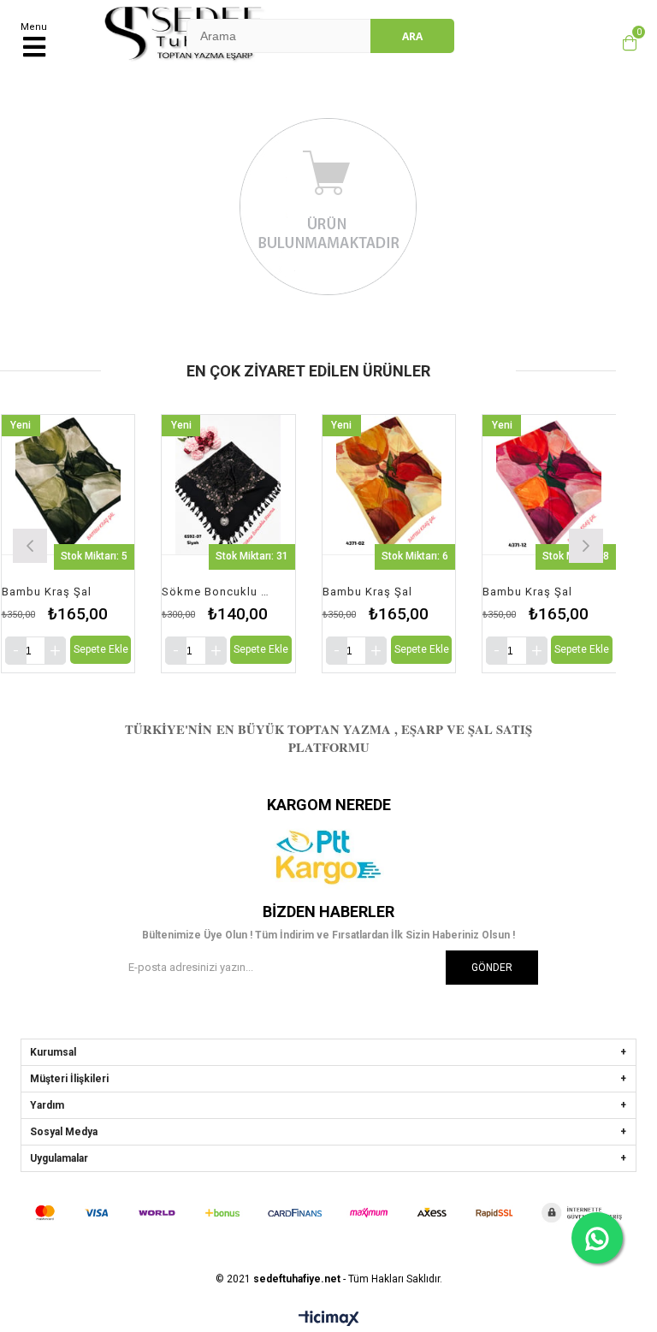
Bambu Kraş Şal (47, 591)
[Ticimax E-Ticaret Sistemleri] (329, 1319)
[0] (625, 43)
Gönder (491, 968)
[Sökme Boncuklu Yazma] (228, 484)
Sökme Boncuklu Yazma (218, 591)
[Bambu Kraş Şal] (68, 484)
